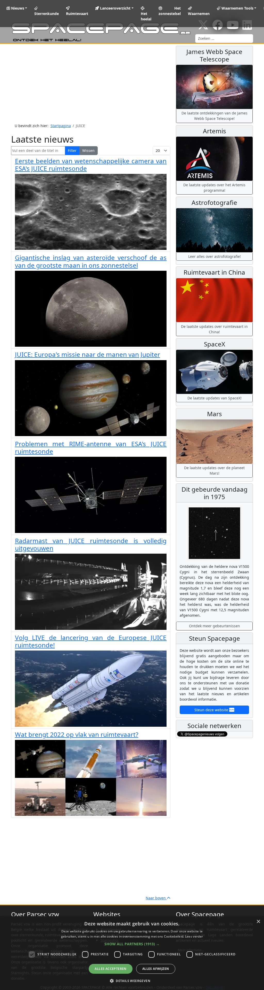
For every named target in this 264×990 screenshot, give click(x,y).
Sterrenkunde (46, 13)
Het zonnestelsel (170, 11)
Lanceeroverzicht (114, 8)
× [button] (258, 922)
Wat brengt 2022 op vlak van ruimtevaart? (76, 734)
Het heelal (146, 16)
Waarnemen (199, 13)
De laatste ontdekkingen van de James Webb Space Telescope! (215, 116)
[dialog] (132, 953)
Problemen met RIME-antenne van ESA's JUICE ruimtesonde (91, 447)
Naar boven (156, 897)
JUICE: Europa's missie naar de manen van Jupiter (87, 354)
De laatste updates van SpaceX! (214, 398)
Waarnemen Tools (236, 8)
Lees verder (194, 936)
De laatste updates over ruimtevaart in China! (214, 329)
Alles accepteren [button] (110, 968)
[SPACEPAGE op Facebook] (217, 27)
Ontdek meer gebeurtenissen (214, 625)
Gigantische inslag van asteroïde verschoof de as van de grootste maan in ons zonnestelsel (91, 261)
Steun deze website (211, 709)
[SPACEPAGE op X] (203, 27)
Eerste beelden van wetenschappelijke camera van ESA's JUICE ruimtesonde (91, 165)
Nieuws (17, 8)
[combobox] (224, 38)
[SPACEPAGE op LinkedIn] (247, 27)
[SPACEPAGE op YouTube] (233, 27)
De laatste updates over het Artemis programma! (214, 187)
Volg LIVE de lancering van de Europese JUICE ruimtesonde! (91, 641)
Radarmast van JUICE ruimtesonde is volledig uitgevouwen (91, 544)
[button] (132, 944)
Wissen (88, 150)
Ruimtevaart (77, 13)
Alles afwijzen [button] (155, 968)
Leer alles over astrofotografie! (214, 256)
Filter (72, 150)
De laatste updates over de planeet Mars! (214, 470)
